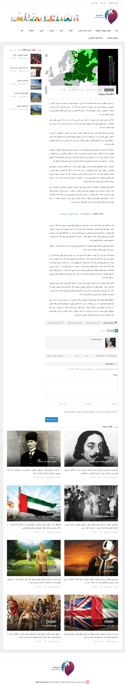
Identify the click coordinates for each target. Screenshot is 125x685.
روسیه (52, 30)
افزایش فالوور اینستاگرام (56, 682)
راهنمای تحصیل (112, 38)
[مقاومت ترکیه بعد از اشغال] (34, 449)
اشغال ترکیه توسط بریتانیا (104, 516)
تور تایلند (94, 3)
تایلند (71, 30)
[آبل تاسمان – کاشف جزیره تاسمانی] (91, 449)
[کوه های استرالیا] (36, 110)
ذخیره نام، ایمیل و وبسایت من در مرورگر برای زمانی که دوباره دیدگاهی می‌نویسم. (89, 412)
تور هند (102, 3)
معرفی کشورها (113, 3)
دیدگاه (115, 375)
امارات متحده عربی (84, 30)
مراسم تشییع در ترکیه (20, 55)
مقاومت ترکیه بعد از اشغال (47, 461)
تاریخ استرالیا (109, 457)
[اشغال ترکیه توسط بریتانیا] (91, 503)
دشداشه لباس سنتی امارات (19, 68)
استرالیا (31, 30)
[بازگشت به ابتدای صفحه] (6, 679)
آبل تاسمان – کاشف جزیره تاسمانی (101, 461)
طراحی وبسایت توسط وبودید (75, 682)
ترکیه (61, 30)
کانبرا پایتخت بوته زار (21, 93)
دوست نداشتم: (73, 323)
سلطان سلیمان (108, 570)
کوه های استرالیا (22, 106)
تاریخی (102, 330)
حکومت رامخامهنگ (49, 570)
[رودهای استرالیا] (36, 84)
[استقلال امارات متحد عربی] (34, 503)
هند (21, 30)
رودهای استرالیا (22, 80)
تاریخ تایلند (52, 567)
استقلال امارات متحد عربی (46, 516)
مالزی (42, 30)
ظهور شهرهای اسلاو (49, 625)
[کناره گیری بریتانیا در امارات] (91, 613)
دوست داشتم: (91, 323)
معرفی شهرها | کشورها (103, 30)
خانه (116, 30)
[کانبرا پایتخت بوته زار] (36, 97)
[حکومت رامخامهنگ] (34, 558)
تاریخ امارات (51, 512)
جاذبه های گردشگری (96, 38)
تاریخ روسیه (109, 90)
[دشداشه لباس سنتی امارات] (36, 72)
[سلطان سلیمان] (91, 558)
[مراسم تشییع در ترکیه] (36, 59)
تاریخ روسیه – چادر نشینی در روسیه (75, 214)
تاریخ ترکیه (52, 457)
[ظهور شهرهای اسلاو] (34, 613)
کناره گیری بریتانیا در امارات (104, 625)
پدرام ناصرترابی (72, 90)
